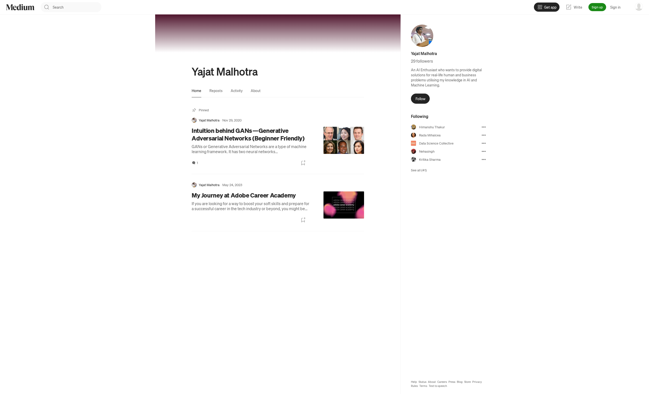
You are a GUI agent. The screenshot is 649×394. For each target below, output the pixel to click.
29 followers (422, 61)
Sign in (615, 7)
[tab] (196, 90)
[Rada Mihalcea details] (484, 135)
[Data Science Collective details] (484, 143)
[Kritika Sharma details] (484, 159)
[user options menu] (639, 7)
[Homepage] (20, 7)
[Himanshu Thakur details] (484, 127)
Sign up (597, 7)
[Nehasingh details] (484, 151)
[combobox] (77, 7)
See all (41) (419, 170)
